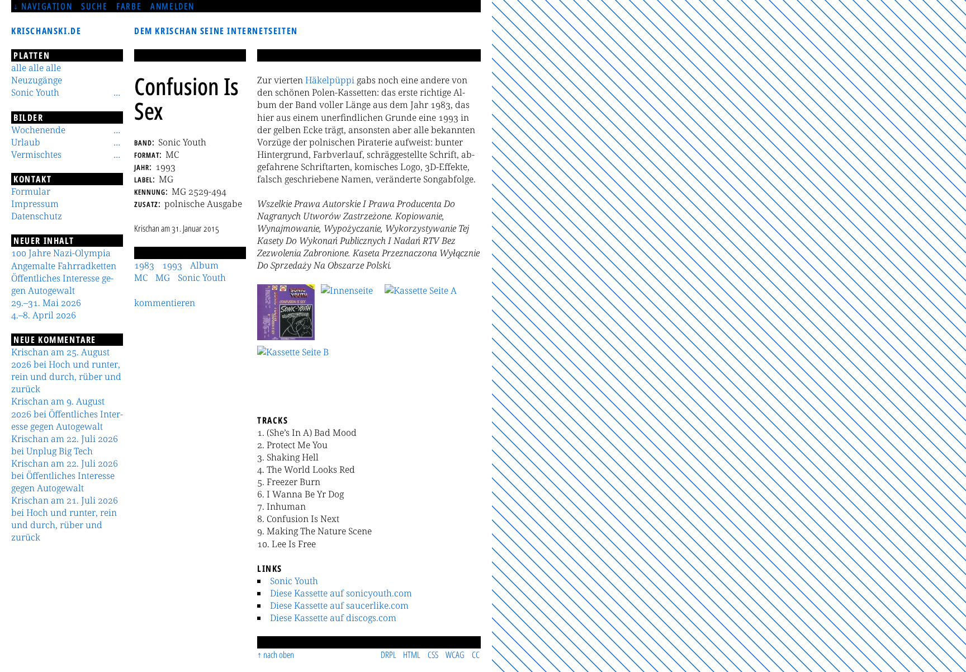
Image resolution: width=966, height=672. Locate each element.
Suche (94, 6)
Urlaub (25, 142)
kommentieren (164, 303)
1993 (172, 265)
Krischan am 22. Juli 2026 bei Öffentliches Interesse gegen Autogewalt (64, 475)
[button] (286, 312)
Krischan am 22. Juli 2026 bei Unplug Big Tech (64, 445)
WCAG (455, 654)
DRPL (388, 654)
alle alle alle (36, 68)
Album (204, 265)
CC (476, 654)
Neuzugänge (36, 80)
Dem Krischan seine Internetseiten (216, 31)
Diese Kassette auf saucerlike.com (339, 605)
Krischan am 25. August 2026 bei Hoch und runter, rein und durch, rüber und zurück (66, 370)
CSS (433, 654)
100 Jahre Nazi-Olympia (61, 253)
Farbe (128, 6)
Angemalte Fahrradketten (63, 266)
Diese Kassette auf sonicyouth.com (341, 593)
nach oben (278, 654)
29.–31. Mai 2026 (46, 303)
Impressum (35, 204)
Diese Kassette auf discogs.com (333, 618)
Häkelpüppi (329, 80)
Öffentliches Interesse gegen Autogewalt (62, 284)
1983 (144, 265)
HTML (411, 654)
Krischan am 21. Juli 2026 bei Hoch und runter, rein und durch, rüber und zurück (64, 518)
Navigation (46, 6)
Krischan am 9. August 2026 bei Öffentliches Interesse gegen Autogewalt (67, 413)
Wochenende (38, 130)
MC (141, 277)
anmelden (172, 6)
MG (162, 277)
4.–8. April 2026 (43, 315)
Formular (30, 191)
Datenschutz (36, 216)
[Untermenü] (117, 92)
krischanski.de (46, 31)
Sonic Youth (294, 581)
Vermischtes (36, 154)
